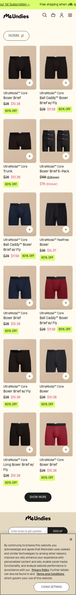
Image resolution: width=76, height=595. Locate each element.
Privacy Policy (40, 570)
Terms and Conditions (50, 574)
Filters (14, 35)
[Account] (61, 15)
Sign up (57, 531)
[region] (38, 564)
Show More (38, 497)
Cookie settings (51, 587)
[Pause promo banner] (71, 4)
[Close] (71, 539)
